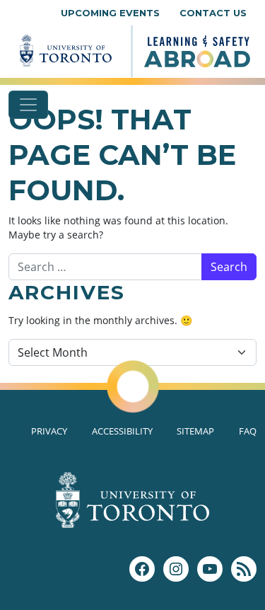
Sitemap (195, 431)
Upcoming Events (110, 12)
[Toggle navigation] (28, 105)
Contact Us (213, 12)
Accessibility (122, 431)
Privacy (49, 431)
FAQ (248, 431)
